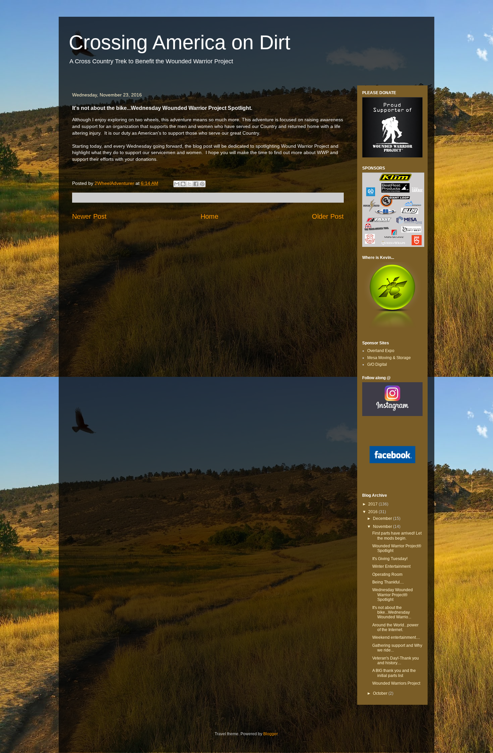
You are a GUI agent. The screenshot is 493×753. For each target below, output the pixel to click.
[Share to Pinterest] (202, 184)
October (380, 693)
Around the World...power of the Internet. (395, 627)
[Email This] (176, 184)
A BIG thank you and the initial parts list (394, 673)
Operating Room (387, 574)
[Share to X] (189, 184)
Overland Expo (380, 350)
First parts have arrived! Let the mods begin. (397, 535)
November (383, 526)
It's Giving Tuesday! (389, 558)
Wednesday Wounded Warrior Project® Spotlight (392, 595)
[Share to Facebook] (196, 184)
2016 (373, 511)
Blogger (270, 734)
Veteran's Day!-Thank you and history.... (395, 660)
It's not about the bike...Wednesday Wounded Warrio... (391, 612)
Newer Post (89, 216)
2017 (373, 504)
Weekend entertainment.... (396, 637)
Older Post (328, 216)
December (383, 518)
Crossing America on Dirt (179, 42)
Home (209, 216)
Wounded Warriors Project (396, 683)
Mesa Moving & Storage (389, 357)
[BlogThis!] (183, 184)
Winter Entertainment (391, 566)
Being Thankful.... (388, 582)
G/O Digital (377, 364)
